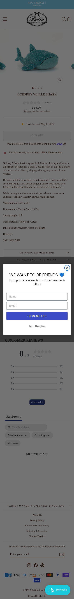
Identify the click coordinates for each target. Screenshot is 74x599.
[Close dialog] (67, 267)
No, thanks (37, 326)
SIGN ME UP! (36, 316)
